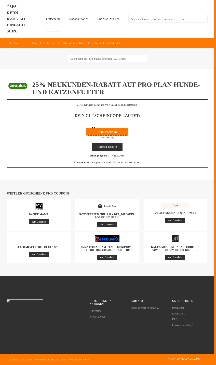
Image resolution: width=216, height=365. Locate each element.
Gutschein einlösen (107, 146)
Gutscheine (53, 19)
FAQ (175, 319)
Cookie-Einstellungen (183, 325)
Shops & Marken (108, 19)
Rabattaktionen (79, 19)
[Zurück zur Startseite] (17, 19)
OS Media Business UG (188, 359)
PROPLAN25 (107, 131)
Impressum (178, 307)
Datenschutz (178, 313)
